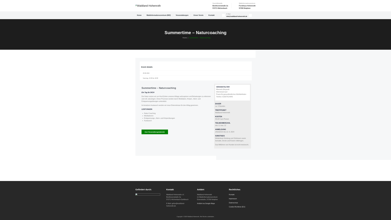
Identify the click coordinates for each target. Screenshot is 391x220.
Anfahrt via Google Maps (206, 203)
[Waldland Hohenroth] (148, 5)
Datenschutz (233, 203)
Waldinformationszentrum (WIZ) (159, 15)
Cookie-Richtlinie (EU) (237, 207)
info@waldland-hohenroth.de (236, 16)
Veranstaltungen (182, 15)
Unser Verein (198, 15)
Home (139, 15)
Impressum (233, 199)
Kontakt (211, 15)
